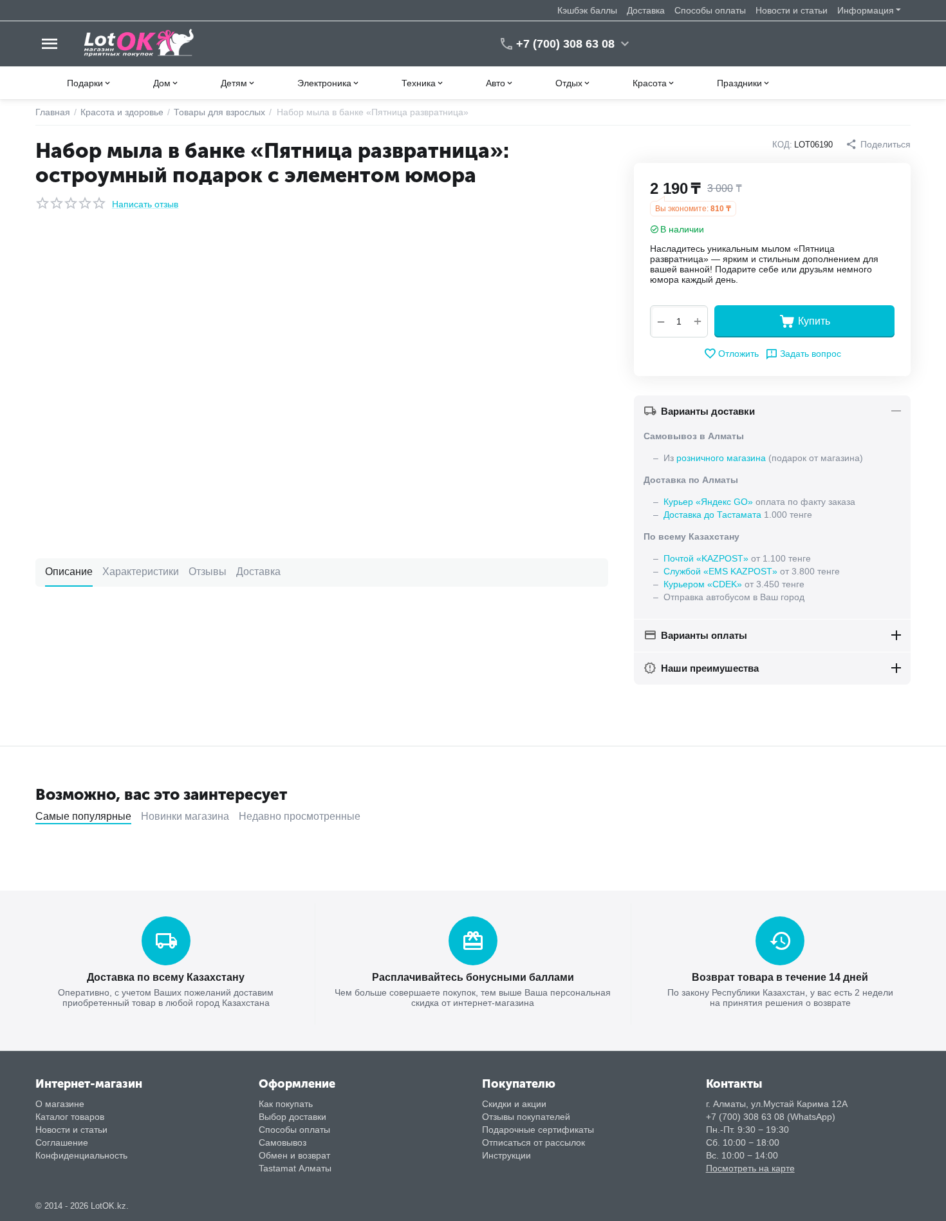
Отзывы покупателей (526, 1117)
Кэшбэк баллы (587, 10)
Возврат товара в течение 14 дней (780, 977)
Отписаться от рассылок (533, 1142)
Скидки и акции (514, 1104)
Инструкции (506, 1155)
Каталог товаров (69, 1117)
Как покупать (286, 1104)
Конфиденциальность (81, 1155)
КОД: (782, 144)
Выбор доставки (292, 1117)
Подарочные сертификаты (538, 1129)
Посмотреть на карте (750, 1168)
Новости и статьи (792, 10)
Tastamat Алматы (295, 1168)
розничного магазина (721, 458)
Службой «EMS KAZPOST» (720, 571)
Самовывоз (282, 1142)
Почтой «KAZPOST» (705, 558)
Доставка (646, 10)
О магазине (59, 1104)
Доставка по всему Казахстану (166, 977)
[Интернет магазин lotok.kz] (139, 43)
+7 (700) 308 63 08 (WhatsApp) (770, 1117)
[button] (878, 144)
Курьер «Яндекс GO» (708, 502)
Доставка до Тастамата (712, 514)
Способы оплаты (710, 10)
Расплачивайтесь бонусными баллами (473, 977)
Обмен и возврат (294, 1155)
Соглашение (61, 1142)
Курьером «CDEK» (702, 584)
